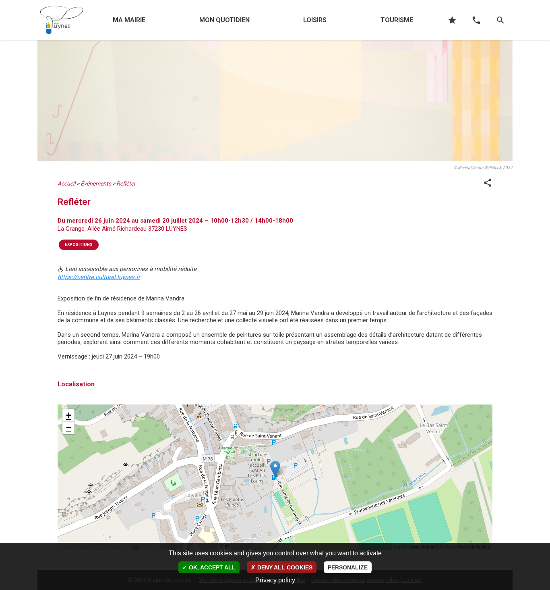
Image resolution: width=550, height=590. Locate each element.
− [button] (68, 428)
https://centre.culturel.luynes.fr (99, 277)
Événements (96, 183)
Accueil (66, 183)
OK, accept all (211, 567)
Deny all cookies (284, 567)
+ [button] (68, 415)
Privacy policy (275, 580)
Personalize (348, 567)
